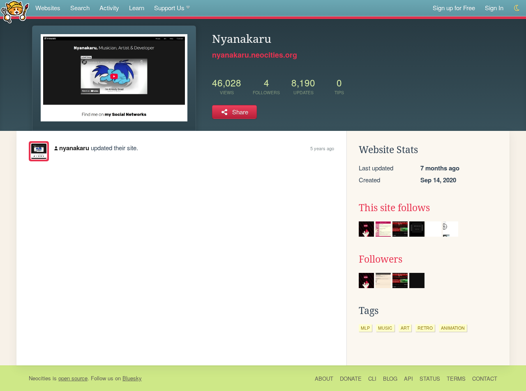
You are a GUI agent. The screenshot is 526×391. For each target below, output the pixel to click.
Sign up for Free (454, 7)
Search (80, 7)
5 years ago (322, 148)
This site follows (394, 207)
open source (73, 378)
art (405, 328)
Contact (484, 378)
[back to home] (15, 11)
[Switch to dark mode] (517, 8)
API (408, 378)
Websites (47, 7)
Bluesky (132, 378)
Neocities (40, 378)
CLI (372, 378)
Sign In (494, 7)
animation (453, 328)
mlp (365, 328)
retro (425, 328)
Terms (456, 378)
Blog (390, 378)
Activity (109, 7)
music (385, 328)
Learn (136, 7)
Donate (351, 378)
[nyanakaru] (38, 151)
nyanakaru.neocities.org (254, 54)
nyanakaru (74, 147)
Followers (380, 259)
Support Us (169, 7)
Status (430, 378)
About (324, 378)
